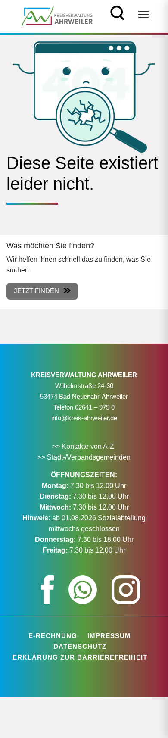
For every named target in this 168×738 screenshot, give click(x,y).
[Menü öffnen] (143, 14)
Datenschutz (79, 646)
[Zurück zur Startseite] (57, 15)
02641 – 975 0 (95, 407)
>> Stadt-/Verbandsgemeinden (84, 457)
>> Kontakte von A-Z (84, 446)
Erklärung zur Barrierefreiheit (79, 657)
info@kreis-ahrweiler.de (84, 418)
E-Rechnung (52, 635)
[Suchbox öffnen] (117, 12)
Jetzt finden (36, 290)
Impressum (109, 635)
